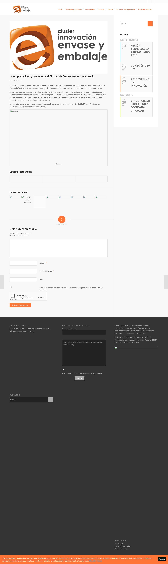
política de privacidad (94, 373)
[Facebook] (145, 2)
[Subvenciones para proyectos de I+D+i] (40, 202)
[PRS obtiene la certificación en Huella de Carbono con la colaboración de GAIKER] (77, 202)
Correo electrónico (47, 271)
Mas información (95, 561)
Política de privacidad (123, 546)
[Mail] (156, 2)
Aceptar (162, 559)
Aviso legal (119, 543)
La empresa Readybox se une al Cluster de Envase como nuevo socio (52, 76)
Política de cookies (122, 549)
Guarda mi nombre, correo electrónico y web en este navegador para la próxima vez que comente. (71, 289)
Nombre (43, 263)
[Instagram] (153, 2)
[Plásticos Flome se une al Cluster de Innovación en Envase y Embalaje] (2, 282)
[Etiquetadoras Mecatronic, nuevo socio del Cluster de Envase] (166, 282)
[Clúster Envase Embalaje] (59, 47)
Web (41, 279)
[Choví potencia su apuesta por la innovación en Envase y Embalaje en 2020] (16, 202)
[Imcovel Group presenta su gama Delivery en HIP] (101, 202)
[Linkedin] (149, 2)
